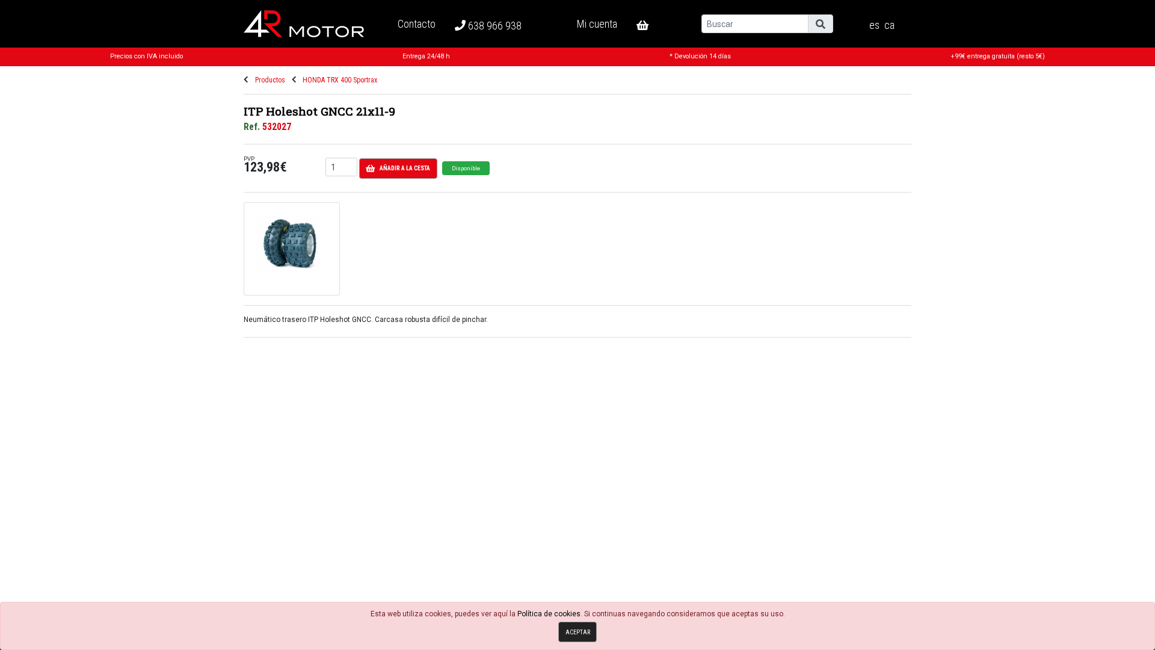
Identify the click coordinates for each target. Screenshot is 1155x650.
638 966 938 (494, 25)
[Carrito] (652, 25)
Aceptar (577, 632)
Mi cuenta (597, 23)
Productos (270, 80)
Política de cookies (549, 614)
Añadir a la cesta (405, 168)
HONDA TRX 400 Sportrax (340, 80)
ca (889, 25)
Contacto (417, 23)
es (874, 25)
